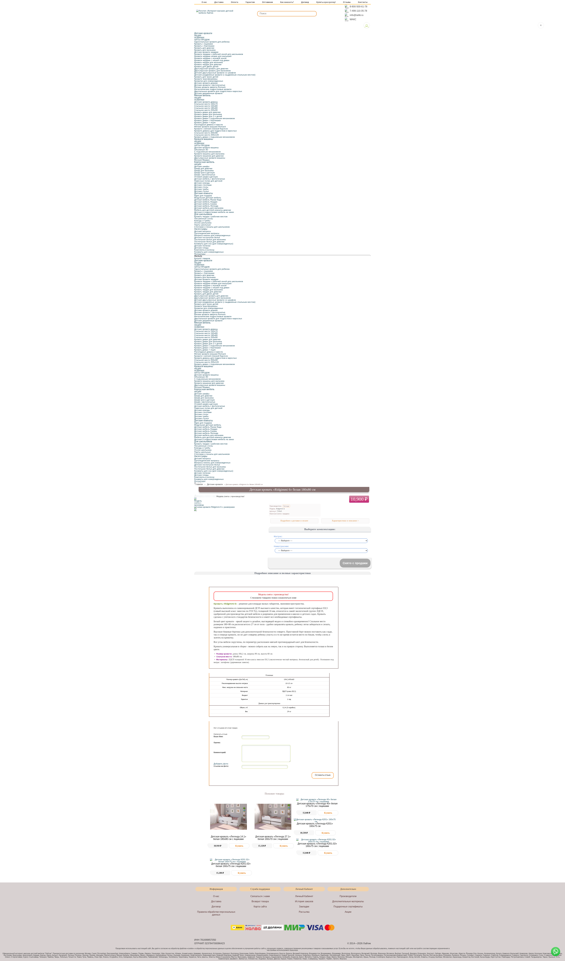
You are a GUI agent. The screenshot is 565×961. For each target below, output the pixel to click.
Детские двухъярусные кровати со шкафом (215, 72)
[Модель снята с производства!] (199, 505)
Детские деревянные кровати (208, 93)
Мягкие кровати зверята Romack (210, 87)
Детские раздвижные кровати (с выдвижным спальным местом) (224, 75)
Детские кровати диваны (206, 102)
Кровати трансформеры (205, 79)
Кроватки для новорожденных (208, 81)
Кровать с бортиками (204, 46)
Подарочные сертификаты (348, 906)
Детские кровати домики (206, 83)
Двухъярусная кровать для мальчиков (212, 70)
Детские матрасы (202, 231)
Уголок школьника (202, 222)
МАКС (353, 19)
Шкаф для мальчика (204, 170)
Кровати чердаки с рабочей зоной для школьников (218, 54)
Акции (348, 912)
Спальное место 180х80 (206, 108)
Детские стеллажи (203, 185)
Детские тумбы (201, 189)
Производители (348, 896)
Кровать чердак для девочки (207, 64)
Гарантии (250, 2)
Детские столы (201, 187)
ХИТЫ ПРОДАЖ (202, 39)
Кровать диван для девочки (207, 112)
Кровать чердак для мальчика (208, 62)
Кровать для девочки (204, 48)
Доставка (218, 2)
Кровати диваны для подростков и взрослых (215, 131)
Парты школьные (202, 225)
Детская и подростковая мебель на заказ (214, 212)
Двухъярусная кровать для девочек (211, 68)
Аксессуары (200, 229)
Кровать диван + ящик (205, 122)
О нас (204, 2)
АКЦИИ (197, 35)
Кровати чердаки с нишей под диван (211, 60)
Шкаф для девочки (203, 168)
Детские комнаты (203, 193)
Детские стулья (201, 191)
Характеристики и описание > (345, 521)
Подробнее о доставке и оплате (294, 521)
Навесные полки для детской (208, 181)
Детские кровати (203, 33)
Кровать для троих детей (206, 77)
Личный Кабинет (304, 896)
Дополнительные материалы (348, 901)
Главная (199, 484)
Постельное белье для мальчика (210, 239)
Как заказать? (287, 2)
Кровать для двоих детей (206, 66)
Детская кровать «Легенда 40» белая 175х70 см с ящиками (317, 804)
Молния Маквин (202, 160)
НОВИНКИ (199, 37)
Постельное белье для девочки (209, 241)
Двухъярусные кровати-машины (209, 158)
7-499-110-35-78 (358, 11)
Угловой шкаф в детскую (206, 177)
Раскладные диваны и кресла (208, 124)
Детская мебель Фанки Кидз (207, 200)
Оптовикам (267, 2)
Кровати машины (203, 139)
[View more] (228, 816)
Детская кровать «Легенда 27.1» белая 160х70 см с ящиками (273, 837)
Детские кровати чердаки (206, 52)
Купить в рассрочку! (326, 2)
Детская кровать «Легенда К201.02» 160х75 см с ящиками (317, 844)
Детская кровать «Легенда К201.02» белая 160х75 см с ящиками (231, 864)
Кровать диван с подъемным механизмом (214, 118)
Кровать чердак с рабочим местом (210, 216)
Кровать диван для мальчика (208, 114)
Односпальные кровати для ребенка (212, 42)
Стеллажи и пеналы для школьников (212, 227)
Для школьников (203, 214)
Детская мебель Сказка (205, 204)
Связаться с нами (260, 896)
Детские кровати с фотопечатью (209, 85)
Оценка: (217, 743)
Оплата (234, 2)
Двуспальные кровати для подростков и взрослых (218, 91)
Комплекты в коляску (204, 250)
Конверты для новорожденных (209, 252)
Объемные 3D (201, 149)
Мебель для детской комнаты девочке (212, 210)
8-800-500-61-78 (358, 6)
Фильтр (198, 256)
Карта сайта (260, 906)
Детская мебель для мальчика (208, 208)
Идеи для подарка (203, 195)
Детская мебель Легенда (206, 206)
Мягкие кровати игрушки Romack (210, 126)
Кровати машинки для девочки (209, 156)
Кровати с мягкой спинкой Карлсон (211, 128)
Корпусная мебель (204, 162)
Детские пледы (201, 248)
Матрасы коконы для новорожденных (212, 235)
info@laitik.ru (356, 15)
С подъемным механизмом (207, 151)
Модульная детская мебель (207, 197)
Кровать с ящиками (203, 44)
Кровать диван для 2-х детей (208, 116)
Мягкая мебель (202, 95)
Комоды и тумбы (202, 220)
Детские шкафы (201, 166)
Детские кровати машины (206, 147)
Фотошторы (199, 254)
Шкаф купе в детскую (204, 172)
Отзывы (347, 2)
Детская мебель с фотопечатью (209, 179)
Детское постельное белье (207, 237)
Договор (305, 2)
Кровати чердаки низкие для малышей (212, 56)
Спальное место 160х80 (206, 106)
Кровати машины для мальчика (209, 154)
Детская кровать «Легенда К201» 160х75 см (315, 824)
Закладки (304, 906)
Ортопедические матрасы (206, 233)
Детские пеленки (202, 245)
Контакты (363, 2)
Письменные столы (203, 218)
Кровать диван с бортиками (207, 120)
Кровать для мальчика (205, 50)
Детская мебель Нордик (205, 202)
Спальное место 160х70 (206, 104)
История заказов (304, 901)
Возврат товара (260, 901)
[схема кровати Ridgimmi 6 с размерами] (214, 507)
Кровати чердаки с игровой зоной (210, 58)
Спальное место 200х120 (206, 135)
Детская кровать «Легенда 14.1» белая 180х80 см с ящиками (228, 837)
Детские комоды (202, 183)
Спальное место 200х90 (206, 110)
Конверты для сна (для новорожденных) (213, 243)
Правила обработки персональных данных (216, 913)
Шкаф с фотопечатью (204, 174)
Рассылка (304, 912)
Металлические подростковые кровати (212, 89)
